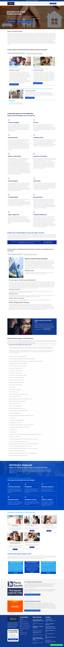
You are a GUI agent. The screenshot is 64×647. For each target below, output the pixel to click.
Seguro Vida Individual (25, 623)
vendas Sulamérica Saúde (35, 608)
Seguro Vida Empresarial (25, 624)
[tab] (16, 53)
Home (19, 3)
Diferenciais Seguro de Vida (26, 626)
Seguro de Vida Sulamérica (48, 562)
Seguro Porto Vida (24, 621)
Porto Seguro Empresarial (33, 583)
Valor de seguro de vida (49, 524)
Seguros (25, 3)
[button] (56, 645)
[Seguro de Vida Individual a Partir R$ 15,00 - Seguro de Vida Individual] (10, 3)
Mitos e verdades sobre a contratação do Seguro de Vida (15, 525)
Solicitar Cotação (24, 634)
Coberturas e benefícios (14, 70)
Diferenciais (30, 3)
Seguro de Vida (16, 469)
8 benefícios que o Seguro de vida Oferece (32, 525)
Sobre (22, 3)
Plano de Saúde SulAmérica (29, 603)
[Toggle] (8, 345)
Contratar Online (46, 3)
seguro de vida (24, 341)
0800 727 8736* (48, 640)
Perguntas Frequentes (36, 3)
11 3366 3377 (54, 628)
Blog (41, 3)
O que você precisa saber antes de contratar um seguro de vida (15, 543)
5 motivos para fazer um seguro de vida (32, 542)
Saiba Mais (15, 531)
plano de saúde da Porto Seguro (30, 589)
